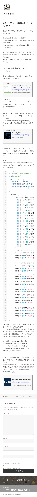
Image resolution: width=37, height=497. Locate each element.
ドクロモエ (8, 13)
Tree (30, 397)
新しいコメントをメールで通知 (11, 463)
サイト (5, 454)
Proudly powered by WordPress (12, 494)
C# (23, 397)
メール (5, 446)
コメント (6, 413)
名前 (5, 438)
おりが (18, 397)
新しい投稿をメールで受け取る (11, 468)
